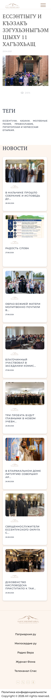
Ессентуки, (10, 121)
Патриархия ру (25, 634)
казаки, (25, 121)
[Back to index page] (12, 8)
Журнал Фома (25, 661)
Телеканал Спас (26, 670)
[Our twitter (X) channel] (23, 683)
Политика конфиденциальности (24, 692)
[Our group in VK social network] (18, 683)
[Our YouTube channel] (28, 683)
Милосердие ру (25, 643)
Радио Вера (25, 652)
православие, (24, 124)
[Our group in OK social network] (33, 683)
